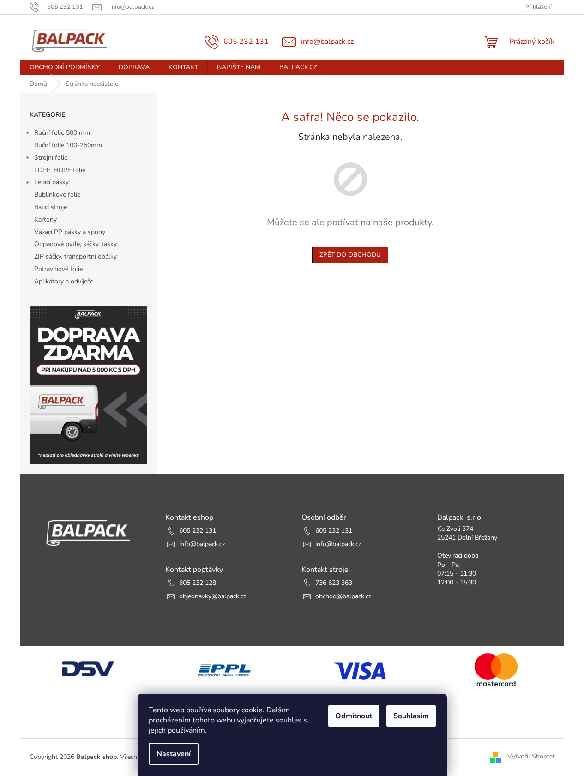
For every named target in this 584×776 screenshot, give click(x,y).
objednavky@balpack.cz (212, 596)
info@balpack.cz (202, 544)
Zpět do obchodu (350, 254)
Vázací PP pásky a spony (69, 232)
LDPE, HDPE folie (59, 170)
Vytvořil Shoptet (531, 756)
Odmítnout (353, 716)
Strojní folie (50, 157)
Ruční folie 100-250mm (68, 145)
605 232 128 (197, 582)
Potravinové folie (58, 269)
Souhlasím (411, 716)
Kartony (45, 219)
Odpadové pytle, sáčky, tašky (75, 244)
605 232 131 (197, 530)
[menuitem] (64, 67)
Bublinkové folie (57, 194)
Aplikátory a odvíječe (63, 281)
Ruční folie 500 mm (62, 132)
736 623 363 (333, 582)
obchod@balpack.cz (343, 596)
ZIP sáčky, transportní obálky (75, 256)
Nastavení (174, 754)
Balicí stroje (50, 207)
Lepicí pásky (51, 182)
